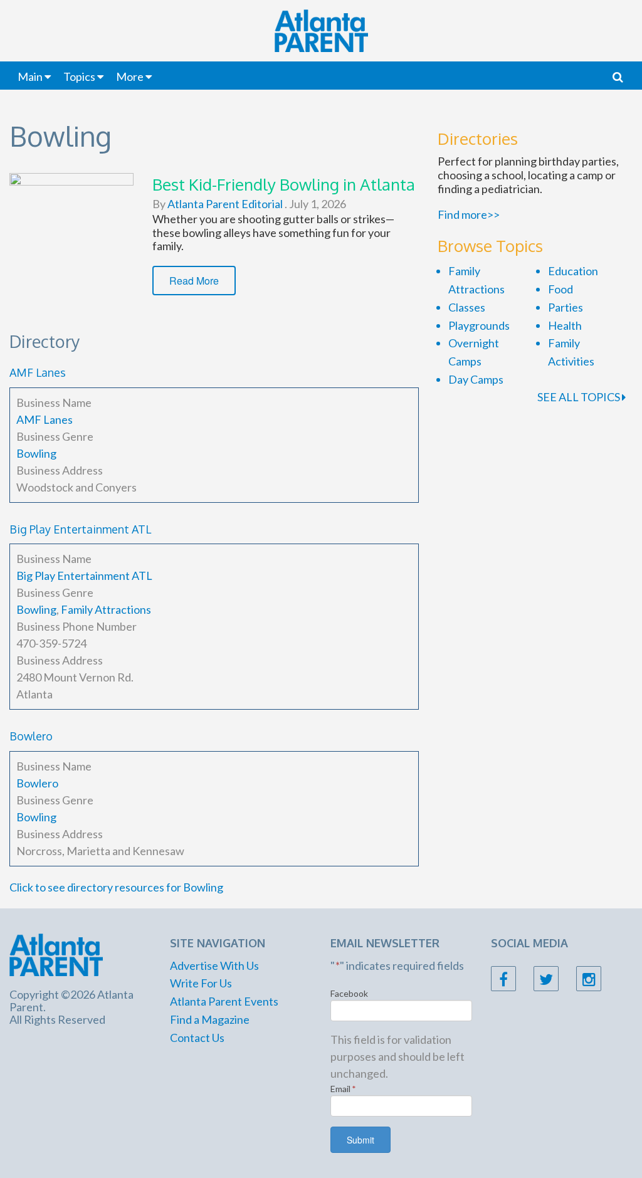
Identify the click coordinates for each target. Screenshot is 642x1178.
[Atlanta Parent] (56, 953)
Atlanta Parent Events (224, 1001)
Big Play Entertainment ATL (80, 529)
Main (30, 76)
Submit (360, 1139)
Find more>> (469, 214)
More (130, 76)
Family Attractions (106, 609)
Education (573, 271)
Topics (79, 76)
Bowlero (31, 736)
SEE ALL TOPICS (579, 397)
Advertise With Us (214, 965)
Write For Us (201, 983)
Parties (565, 307)
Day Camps (475, 379)
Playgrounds (479, 325)
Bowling (36, 453)
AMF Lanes (37, 372)
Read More (194, 280)
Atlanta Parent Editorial (224, 204)
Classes (466, 307)
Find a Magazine (210, 1019)
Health (565, 325)
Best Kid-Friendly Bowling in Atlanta (283, 184)
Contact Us (197, 1037)
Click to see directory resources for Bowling (116, 887)
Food (560, 289)
